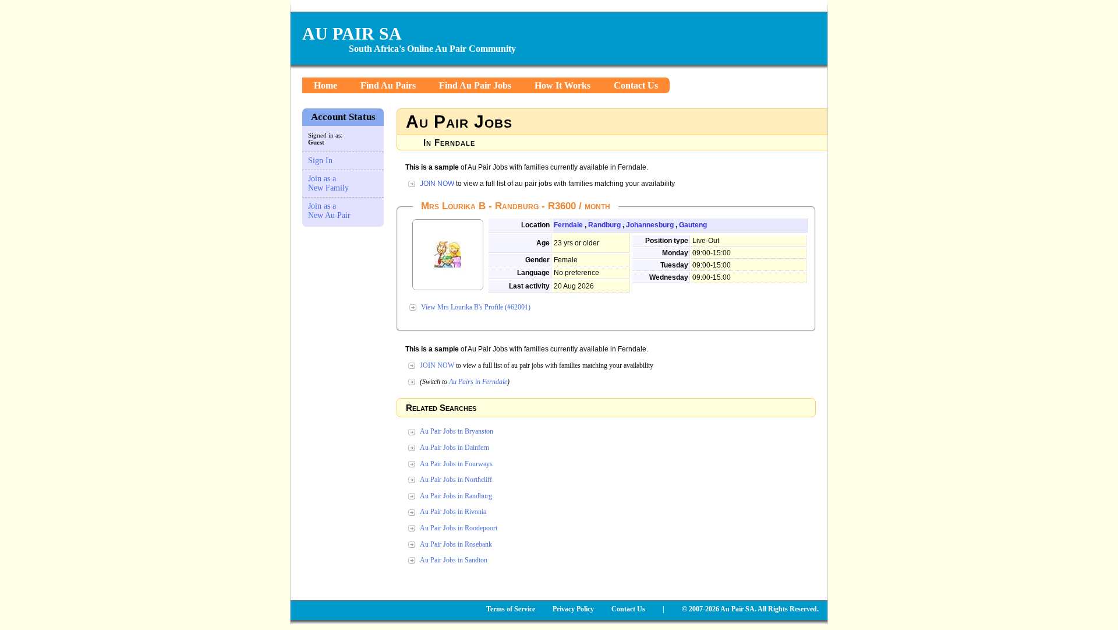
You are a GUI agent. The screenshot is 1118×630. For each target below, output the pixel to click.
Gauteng (693, 225)
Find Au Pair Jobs (475, 85)
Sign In (320, 160)
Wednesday (668, 277)
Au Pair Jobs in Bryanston (456, 431)
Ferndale (568, 225)
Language (533, 273)
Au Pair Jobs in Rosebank (456, 544)
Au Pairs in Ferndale (478, 382)
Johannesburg (650, 225)
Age (543, 243)
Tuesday (674, 265)
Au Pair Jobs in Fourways (456, 464)
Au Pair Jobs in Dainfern (454, 448)
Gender (537, 260)
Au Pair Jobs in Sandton (453, 560)
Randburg (604, 225)
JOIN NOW (437, 184)
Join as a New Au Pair (329, 211)
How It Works (562, 85)
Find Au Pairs (388, 85)
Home (325, 85)
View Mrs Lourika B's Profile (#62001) (475, 307)
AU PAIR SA (352, 33)
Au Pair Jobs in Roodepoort (458, 528)
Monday (675, 253)
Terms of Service (510, 609)
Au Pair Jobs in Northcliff (456, 480)
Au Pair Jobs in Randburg (456, 496)
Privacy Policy (573, 609)
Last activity (529, 286)
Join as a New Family (328, 183)
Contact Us (636, 85)
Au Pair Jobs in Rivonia (453, 512)
